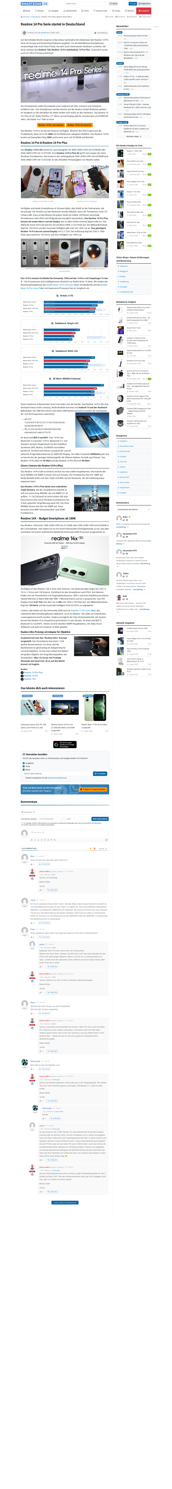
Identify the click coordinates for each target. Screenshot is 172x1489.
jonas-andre (59, 1111)
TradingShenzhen (126, 292)
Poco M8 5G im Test (134, 243)
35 (146, 185)
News (28, 11)
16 (146, 379)
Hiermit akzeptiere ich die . (46, 778)
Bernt (54, 1024)
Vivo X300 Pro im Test (135, 161)
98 (146, 154)
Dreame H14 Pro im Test (136, 361)
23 (146, 246)
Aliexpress (124, 266)
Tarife (86, 11)
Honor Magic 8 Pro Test (136, 182)
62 (146, 205)
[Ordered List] (45, 840)
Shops (117, 11)
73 (146, 164)
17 (108, 731)
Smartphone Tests (127, 446)
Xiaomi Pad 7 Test (133, 328)
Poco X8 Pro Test (133, 222)
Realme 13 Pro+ (28, 305)
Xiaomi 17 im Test (133, 192)
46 (150, 654)
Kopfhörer (124, 472)
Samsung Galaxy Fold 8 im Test (135, 36)
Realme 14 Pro (31, 676)
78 (146, 225)
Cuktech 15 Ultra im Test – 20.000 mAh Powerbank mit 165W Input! (137, 340)
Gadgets (55, 11)
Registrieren (145, 4)
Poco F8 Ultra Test (134, 202)
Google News (146, 17)
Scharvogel (56, 1080)
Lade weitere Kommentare (65, 1203)
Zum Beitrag (121, 527)
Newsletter (133, 17)
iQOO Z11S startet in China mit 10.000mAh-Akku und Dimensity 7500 (136, 46)
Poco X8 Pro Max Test (135, 212)
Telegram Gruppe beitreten (94, 789)
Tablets (122, 467)
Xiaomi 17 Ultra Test (134, 151)
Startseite (26, 17)
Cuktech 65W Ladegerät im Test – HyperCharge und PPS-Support (139, 411)
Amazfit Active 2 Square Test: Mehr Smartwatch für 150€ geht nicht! (139, 398)
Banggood (124, 271)
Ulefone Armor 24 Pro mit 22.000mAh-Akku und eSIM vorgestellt (62, 727)
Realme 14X (30, 679)
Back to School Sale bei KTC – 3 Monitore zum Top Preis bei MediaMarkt (136, 55)
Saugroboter (124, 488)
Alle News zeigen (132, 136)
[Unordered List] (48, 840)
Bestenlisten (71, 11)
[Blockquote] (51, 840)
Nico (53, 875)
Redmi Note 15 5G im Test (136, 233)
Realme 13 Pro (28, 311)
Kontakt (110, 17)
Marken (130, 11)
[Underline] (38, 840)
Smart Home (124, 482)
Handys (40, 11)
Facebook (121, 17)
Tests (28, 766)
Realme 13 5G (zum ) (83, 610)
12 (150, 404)
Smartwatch (124, 477)
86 (146, 195)
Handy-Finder (101, 11)
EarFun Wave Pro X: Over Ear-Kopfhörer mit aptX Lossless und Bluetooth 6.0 (136, 129)
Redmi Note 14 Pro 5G (30, 308)
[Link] (54, 840)
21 (146, 236)
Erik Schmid (41, 33)
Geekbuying (124, 282)
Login (133, 4)
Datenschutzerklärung (57, 778)
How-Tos (123, 462)
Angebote (144, 11)
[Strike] (41, 840)
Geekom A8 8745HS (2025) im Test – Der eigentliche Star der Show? (138, 386)
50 (146, 215)
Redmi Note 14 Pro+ (30, 302)
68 (146, 174)
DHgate (123, 277)
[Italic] (35, 840)
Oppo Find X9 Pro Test (135, 171)
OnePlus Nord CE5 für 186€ (137, 628)
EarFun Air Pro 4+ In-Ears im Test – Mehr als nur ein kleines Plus (138, 373)
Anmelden (101, 774)
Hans (54, 948)
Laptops (123, 493)
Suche (114, 4)
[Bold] (31, 840)
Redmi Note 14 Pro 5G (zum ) (63, 285)
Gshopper (123, 287)
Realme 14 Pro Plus (33, 672)
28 (150, 313)
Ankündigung (35, 17)
